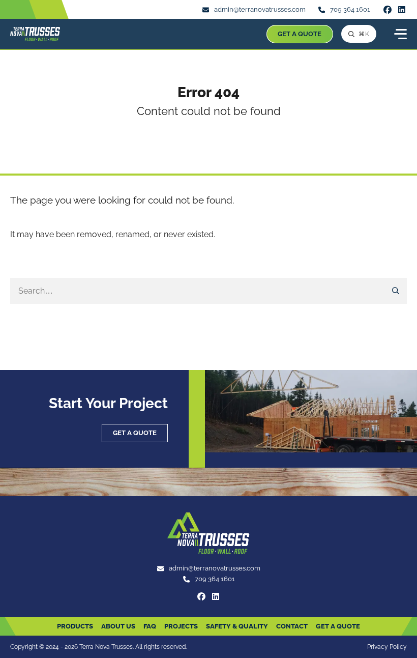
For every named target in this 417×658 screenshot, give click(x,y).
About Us (118, 626)
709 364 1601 (350, 9)
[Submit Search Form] (396, 291)
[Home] (35, 34)
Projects (181, 626)
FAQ (149, 626)
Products (75, 626)
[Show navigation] (400, 34)
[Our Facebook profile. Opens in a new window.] (387, 10)
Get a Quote (299, 34)
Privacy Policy (387, 646)
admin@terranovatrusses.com (260, 9)
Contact (292, 626)
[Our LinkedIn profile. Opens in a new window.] (402, 10)
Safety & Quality (237, 626)
